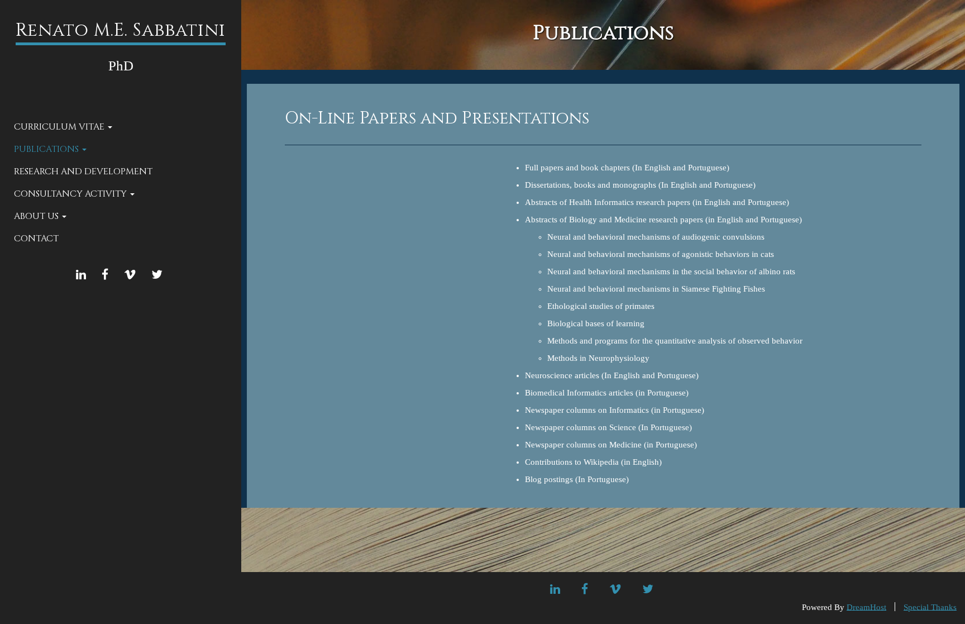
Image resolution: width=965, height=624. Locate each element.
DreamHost (866, 606)
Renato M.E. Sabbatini (121, 30)
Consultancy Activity (71, 194)
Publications (47, 149)
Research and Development (83, 171)
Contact (36, 238)
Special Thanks (930, 606)
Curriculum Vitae (60, 127)
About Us (37, 216)
